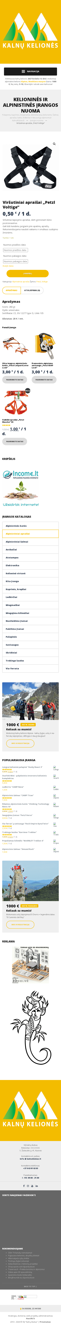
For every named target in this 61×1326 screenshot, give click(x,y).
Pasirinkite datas (14, 380)
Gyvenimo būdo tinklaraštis (20, 1275)
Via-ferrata (12, 668)
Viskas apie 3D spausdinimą (20, 1272)
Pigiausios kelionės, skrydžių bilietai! (23, 1255)
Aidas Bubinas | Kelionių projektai (23, 1264)
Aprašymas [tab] (11, 290)
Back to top (30, 1286)
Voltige (45, 281)
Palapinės (11, 636)
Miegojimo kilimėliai (17, 613)
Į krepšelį (27, 274)
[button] (54, 144)
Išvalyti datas (8, 266)
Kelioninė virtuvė (15, 573)
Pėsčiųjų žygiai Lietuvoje (18, 1261)
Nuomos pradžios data (14, 244)
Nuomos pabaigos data (14, 255)
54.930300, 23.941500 (31, 1308)
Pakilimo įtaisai (15, 629)
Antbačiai (11, 549)
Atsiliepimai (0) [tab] (32, 290)
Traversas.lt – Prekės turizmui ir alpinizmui (26, 1269)
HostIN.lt (30, 1318)
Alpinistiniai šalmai (17, 541)
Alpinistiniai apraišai (20, 281)
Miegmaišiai (13, 605)
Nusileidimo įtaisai (17, 621)
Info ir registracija (20, 743)
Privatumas (45, 1322)
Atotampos (12, 557)
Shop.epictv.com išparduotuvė (21, 1266)
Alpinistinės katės (16, 525)
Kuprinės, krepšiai (16, 589)
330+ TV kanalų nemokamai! (20, 1253)
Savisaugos (12, 644)
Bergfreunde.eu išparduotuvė (21, 1277)
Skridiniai (11, 652)
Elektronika (12, 565)
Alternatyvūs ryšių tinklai (18, 1258)
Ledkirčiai (11, 597)
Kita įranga (12, 581)
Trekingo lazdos (15, 660)
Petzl (38, 281)
